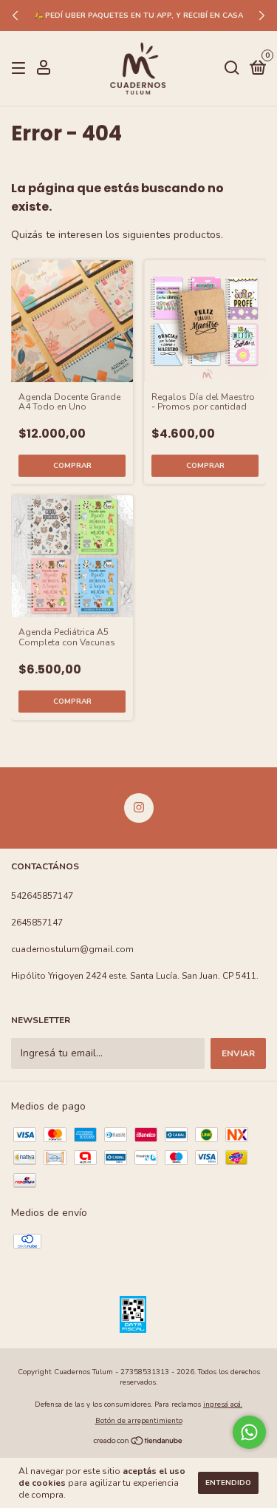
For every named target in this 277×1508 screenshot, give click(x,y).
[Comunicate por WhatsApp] (249, 1432)
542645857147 (42, 896)
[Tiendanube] (138, 1443)
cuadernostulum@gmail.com (72, 949)
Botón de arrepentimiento (138, 1421)
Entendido (228, 1483)
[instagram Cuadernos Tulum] (139, 808)
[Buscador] (231, 68)
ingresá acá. (222, 1404)
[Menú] (21, 68)
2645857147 (37, 922)
